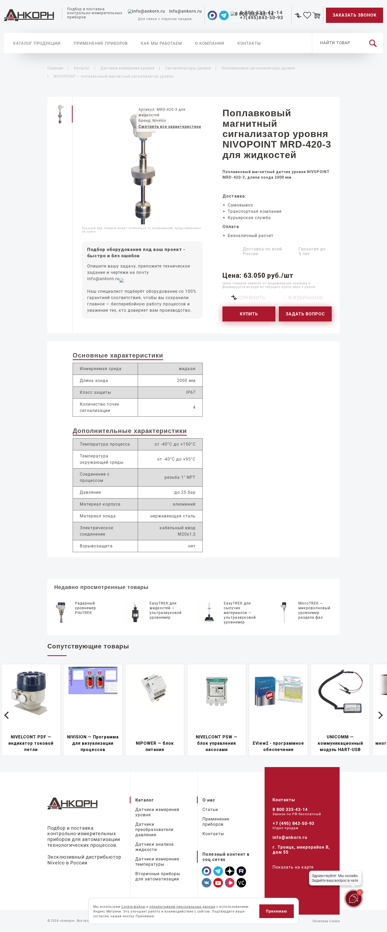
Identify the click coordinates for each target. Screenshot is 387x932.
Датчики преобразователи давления (154, 829)
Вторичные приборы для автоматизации (157, 876)
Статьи (210, 809)
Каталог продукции (37, 43)
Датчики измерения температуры (157, 862)
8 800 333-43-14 (290, 809)
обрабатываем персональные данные (182, 907)
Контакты (249, 43)
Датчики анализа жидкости (154, 847)
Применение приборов (101, 43)
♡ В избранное (303, 297)
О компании (209, 43)
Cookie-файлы (133, 907)
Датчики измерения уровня (157, 812)
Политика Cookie (326, 921)
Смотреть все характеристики (169, 126)
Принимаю (276, 911)
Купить (249, 313)
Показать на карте (293, 867)
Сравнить (252, 297)
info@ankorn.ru (103, 278)
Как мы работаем (161, 43)
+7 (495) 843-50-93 (293, 823)
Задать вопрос (305, 313)
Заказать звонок (354, 15)
